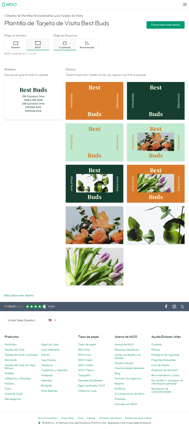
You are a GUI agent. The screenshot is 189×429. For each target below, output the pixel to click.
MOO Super (85, 360)
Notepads (47, 375)
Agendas (46, 380)
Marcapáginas (13, 399)
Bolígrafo (46, 385)
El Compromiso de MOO (130, 393)
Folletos (9, 383)
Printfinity (120, 388)
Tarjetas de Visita (14, 349)
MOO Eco (84, 349)
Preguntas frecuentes (163, 360)
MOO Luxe (84, 354)
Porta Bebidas (49, 390)
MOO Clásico (86, 370)
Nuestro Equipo (124, 363)
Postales (9, 373)
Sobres (45, 354)
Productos (10, 344)
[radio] (16, 44)
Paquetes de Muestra (90, 380)
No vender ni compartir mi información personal (167, 382)
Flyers (8, 388)
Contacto (156, 344)
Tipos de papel (87, 344)
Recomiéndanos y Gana (165, 375)
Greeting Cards (14, 393)
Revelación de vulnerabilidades (161, 390)
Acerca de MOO (124, 344)
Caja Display (48, 360)
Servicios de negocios (128, 378)
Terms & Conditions (47, 418)
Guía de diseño (160, 365)
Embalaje (120, 399)
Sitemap (91, 418)
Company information (110, 418)
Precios (155, 349)
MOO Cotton (86, 365)
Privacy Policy (67, 418)
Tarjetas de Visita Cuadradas (21, 354)
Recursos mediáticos (127, 349)
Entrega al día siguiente (165, 354)
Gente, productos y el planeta (127, 356)
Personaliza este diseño (165, 25)
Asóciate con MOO (126, 404)
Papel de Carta (49, 344)
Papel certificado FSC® (91, 385)
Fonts (80, 418)
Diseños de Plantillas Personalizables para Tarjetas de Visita (43, 15)
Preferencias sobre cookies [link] (138, 418)
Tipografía (84, 375)
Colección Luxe (87, 390)
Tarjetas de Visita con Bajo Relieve (20, 366)
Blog (117, 373)
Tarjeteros (47, 365)
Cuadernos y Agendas (54, 370)
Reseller (119, 383)
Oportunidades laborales (129, 368)
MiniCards (11, 360)
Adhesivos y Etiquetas (17, 378)
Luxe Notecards (50, 349)
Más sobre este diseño (19, 295)
